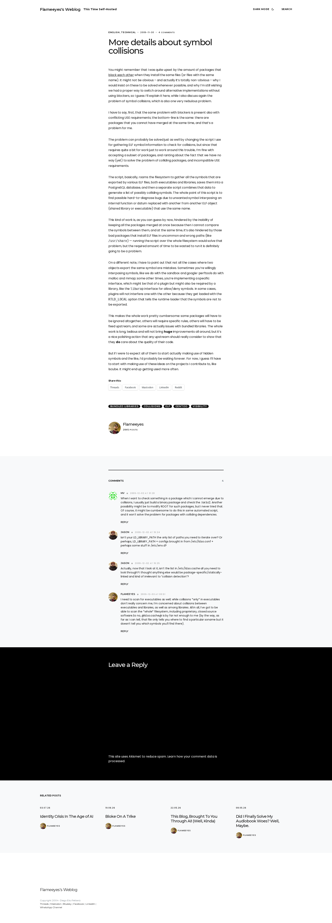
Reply (124, 522)
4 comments (167, 32)
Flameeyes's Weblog (60, 9)
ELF (167, 406)
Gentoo (181, 406)
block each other (121, 75)
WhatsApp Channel (51, 907)
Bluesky (67, 903)
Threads (44, 903)
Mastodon (55, 903)
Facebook (78, 903)
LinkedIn (90, 903)
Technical (128, 32)
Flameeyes (133, 424)
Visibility (200, 406)
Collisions (152, 406)
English (114, 32)
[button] (264, 9)
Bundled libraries (124, 406)
